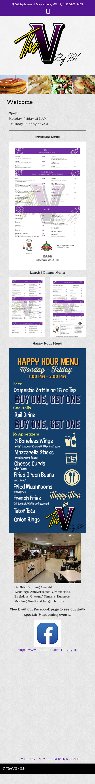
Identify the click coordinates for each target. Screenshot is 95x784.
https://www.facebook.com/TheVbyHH (48, 650)
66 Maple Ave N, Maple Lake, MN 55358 (47, 759)
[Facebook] (48, 11)
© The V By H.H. (14, 768)
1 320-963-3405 (73, 4)
